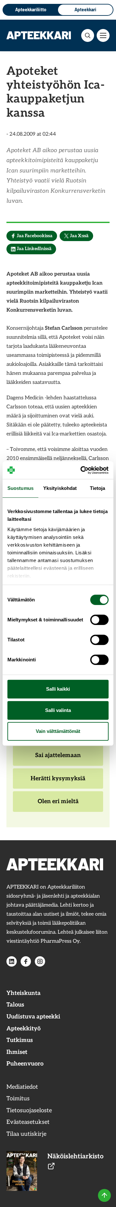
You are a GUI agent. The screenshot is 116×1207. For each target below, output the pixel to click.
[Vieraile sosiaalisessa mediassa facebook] (26, 961)
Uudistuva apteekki (33, 1016)
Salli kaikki (58, 689)
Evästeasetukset (28, 1122)
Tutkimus (19, 1040)
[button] (87, 35)
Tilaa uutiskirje (26, 1134)
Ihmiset (16, 1052)
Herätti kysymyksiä (57, 782)
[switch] (99, 620)
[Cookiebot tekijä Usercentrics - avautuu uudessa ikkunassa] (82, 470)
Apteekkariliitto (30, 9)
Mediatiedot (22, 1087)
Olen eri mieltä (58, 805)
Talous (15, 1004)
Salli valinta (58, 710)
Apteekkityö (23, 1028)
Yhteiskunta (23, 993)
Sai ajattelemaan (58, 759)
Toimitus (18, 1098)
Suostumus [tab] (20, 488)
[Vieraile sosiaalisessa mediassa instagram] (40, 961)
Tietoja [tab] (97, 488)
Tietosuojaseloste (29, 1110)
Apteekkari (85, 9)
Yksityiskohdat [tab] (60, 488)
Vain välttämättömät (58, 731)
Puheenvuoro (25, 1063)
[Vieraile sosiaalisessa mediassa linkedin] (11, 961)
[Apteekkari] (38, 35)
